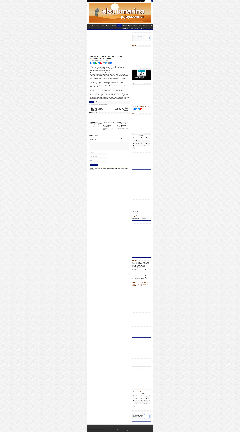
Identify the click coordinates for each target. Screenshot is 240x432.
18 (136, 143)
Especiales (136, 28)
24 (133, 145)
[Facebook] (141, 1)
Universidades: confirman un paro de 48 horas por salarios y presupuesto (141, 277)
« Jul (133, 148)
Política (94, 25)
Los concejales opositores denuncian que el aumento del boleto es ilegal (97, 109)
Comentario (93, 140)
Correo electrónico (94, 156)
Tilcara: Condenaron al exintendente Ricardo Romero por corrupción (108, 124)
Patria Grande (125, 28)
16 (149, 142)
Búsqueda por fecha (136, 218)
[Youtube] (144, 1)
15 (146, 142)
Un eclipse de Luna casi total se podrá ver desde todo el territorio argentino (140, 274)
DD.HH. (150, 25)
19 (138, 143)
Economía (103, 25)
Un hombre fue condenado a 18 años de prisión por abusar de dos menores (96, 124)
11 (136, 142)
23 (149, 143)
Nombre (92, 152)
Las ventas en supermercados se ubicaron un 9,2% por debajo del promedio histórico (139, 266)
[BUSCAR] (152, 1)
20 (141, 143)
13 (141, 142)
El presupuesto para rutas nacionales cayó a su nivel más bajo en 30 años (140, 263)
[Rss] (140, 1)
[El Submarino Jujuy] (120, 12)
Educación (124, 25)
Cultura (130, 25)
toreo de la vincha (103, 104)
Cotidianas (142, 28)
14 (144, 142)
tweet (96, 101)
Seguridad (135, 25)
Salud (140, 25)
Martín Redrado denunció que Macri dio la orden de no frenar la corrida (121, 109)
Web (91, 160)
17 (133, 143)
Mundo (131, 28)
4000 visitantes (95, 104)
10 (133, 142)
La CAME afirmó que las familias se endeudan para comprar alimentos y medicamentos (140, 271)
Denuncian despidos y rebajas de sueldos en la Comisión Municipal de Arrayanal (123, 124)
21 (144, 143)
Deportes (145, 25)
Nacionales (114, 25)
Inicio (90, 25)
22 (146, 143)
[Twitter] (143, 1)
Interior (119, 25)
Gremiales (108, 25)
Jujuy (98, 25)
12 (138, 142)
